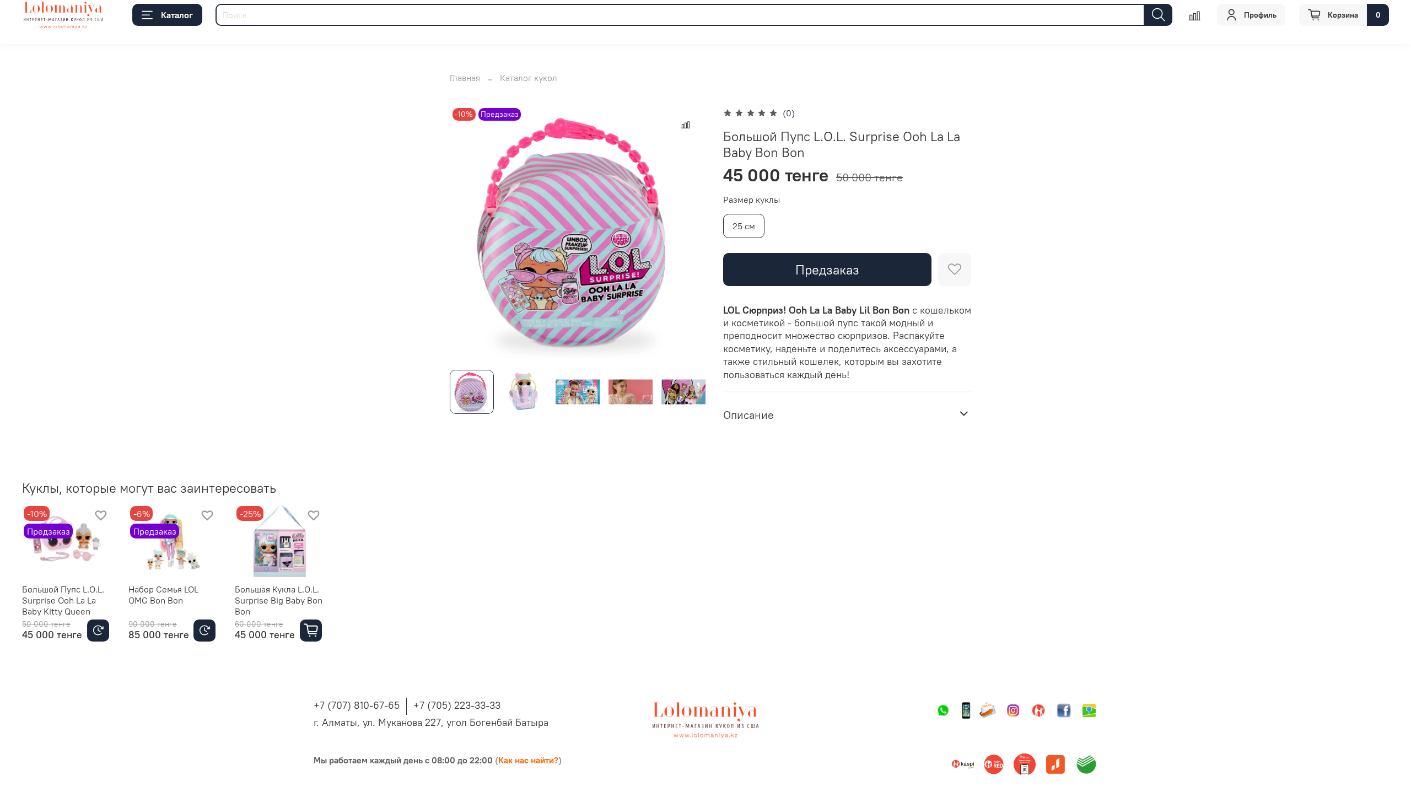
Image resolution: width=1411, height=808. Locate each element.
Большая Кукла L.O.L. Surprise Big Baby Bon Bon (278, 600)
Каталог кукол (528, 77)
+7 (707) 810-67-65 (357, 705)
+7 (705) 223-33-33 (456, 705)
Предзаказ (827, 269)
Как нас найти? (528, 760)
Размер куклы (751, 200)
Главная (465, 77)
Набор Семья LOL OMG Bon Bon (163, 595)
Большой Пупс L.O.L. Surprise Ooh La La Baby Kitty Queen (63, 600)
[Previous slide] (467, 233)
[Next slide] (688, 233)
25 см (744, 225)
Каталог (177, 14)
